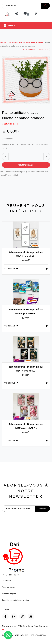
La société (6, 580)
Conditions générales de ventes (15, 600)
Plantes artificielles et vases (31, 42)
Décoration (12, 42)
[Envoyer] (45, 6)
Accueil (3, 42)
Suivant (42, 49)
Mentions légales (9, 593)
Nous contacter (8, 587)
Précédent (31, 49)
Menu (11, 25)
